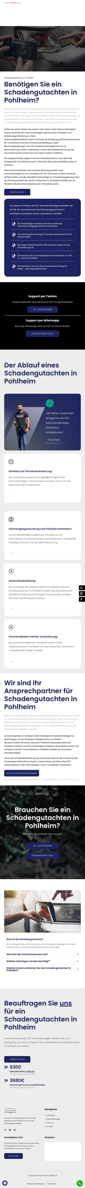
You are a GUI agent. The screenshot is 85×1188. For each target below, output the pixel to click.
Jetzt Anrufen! (13, 1156)
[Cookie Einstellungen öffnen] (5, 1185)
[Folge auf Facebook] (5, 1130)
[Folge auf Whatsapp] (15, 1130)
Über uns (50, 1123)
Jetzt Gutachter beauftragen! (21, 773)
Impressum (52, 1184)
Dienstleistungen (53, 1119)
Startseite (51, 1115)
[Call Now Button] (80, 1183)
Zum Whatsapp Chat (43, 333)
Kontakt (45, 477)
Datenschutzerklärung (35, 1184)
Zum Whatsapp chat (43, 855)
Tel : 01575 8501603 (42, 309)
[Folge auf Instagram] (10, 1130)
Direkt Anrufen (17, 192)
